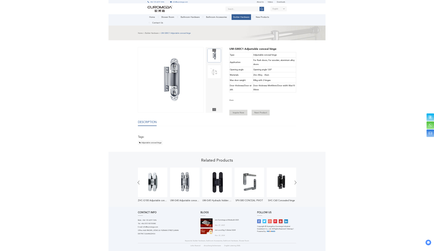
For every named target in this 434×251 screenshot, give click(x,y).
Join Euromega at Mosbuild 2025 (227, 220)
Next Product (260, 112)
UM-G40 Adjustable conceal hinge (185, 200)
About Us (260, 2)
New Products (262, 17)
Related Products (217, 160)
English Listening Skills (232, 245)
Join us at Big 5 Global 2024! (225, 230)
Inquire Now (238, 112)
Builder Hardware (241, 17)
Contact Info (147, 212)
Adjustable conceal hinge (151, 143)
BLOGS (204, 212)
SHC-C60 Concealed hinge (281, 200)
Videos (270, 2)
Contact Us (157, 23)
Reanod (197, 245)
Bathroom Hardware (190, 17)
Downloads (281, 2)
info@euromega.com (180, 2)
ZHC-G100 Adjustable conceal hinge (152, 200)
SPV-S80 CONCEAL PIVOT (249, 200)
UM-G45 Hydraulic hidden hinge (217, 200)
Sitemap (290, 229)
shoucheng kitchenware (212, 245)
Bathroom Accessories (216, 17)
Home (152, 17)
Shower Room (167, 17)
